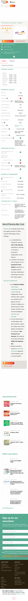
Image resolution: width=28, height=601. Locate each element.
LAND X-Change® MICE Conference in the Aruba (16, 423)
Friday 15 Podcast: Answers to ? (15, 414)
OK (14, 598)
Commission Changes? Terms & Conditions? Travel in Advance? (16, 492)
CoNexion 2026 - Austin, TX (16, 442)
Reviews (12, 61)
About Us (3, 579)
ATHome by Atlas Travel (11, 23)
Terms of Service (18, 584)
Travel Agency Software (6, 570)
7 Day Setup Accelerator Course (20, 574)
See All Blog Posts (7, 508)
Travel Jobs (17, 567)
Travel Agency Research (20, 572)
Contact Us (3, 581)
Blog (16, 570)
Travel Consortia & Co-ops (6, 568)
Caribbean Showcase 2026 (16, 404)
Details (4, 61)
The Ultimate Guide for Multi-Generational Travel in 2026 (17, 483)
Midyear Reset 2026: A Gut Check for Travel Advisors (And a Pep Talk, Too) (17, 472)
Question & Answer (7, 65)
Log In (2, 586)
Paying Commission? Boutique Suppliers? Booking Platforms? (16, 502)
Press (2, 583)
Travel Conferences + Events (19, 565)
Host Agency (4, 564)
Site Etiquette (4, 584)
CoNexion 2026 (14, 432)
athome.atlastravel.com (7, 25)
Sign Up (3, 588)
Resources (17, 568)
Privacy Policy (13, 553)
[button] (12, 2)
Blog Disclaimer (20, 582)
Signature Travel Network (18, 126)
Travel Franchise (4, 565)
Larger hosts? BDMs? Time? (16, 461)
